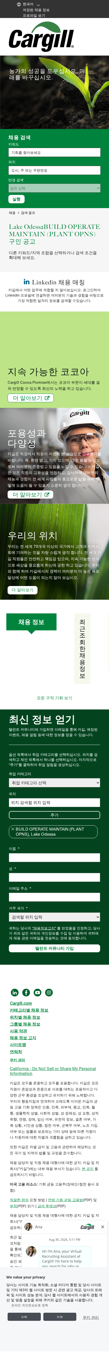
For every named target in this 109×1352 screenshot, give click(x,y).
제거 (12, 829)
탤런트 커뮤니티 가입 (54, 948)
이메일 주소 (20, 888)
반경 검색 (16, 180)
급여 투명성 (47, 1206)
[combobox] (54, 170)
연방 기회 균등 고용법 (65, 1199)
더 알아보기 (27, 398)
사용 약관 (18, 1031)
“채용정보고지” (44, 928)
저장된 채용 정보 (36, 9)
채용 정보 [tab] (31, 621)
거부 (60, 1317)
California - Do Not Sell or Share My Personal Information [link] (53, 1071)
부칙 (13, 1206)
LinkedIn (15, 992)
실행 (16, 199)
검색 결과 (28, 212)
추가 (54, 815)
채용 (12, 212)
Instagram (49, 992)
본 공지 (88, 1168)
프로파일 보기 (34, 15)
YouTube (37, 992)
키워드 (13, 144)
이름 (14, 848)
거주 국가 (18, 908)
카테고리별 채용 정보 (29, 1010)
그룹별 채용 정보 (25, 1024)
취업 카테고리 (20, 773)
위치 (11, 162)
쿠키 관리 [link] (17, 1060)
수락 (24, 1317)
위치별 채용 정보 (25, 1017)
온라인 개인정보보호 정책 (29, 1305)
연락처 (16, 1052)
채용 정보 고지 (23, 1038)
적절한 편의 (19, 1199)
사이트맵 (18, 1045)
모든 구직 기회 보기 (54, 698)
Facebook (26, 992)
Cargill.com (21, 1003)
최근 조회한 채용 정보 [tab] (82, 648)
